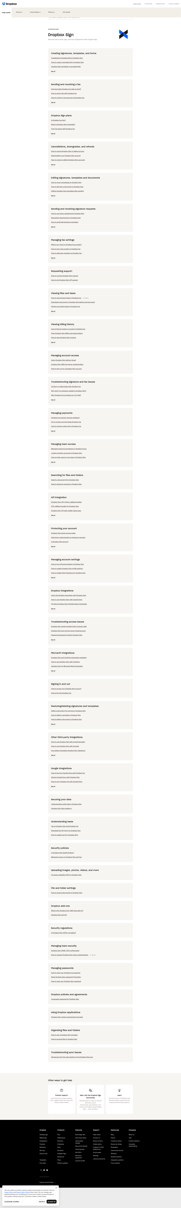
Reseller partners (116, 1157)
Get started (65, 11)
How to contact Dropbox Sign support (64, 276)
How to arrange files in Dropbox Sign (64, 1039)
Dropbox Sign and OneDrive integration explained (68, 658)
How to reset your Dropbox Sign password (66, 981)
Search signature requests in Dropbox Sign (66, 484)
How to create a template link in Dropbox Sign (67, 62)
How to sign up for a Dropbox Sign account (66, 369)
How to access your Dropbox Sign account (66, 689)
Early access (43, 1153)
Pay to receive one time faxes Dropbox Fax (66, 422)
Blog (112, 1134)
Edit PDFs (78, 1152)
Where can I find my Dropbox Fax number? (66, 245)
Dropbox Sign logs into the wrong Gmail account (68, 631)
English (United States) (46, 1182)
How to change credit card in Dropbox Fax (66, 426)
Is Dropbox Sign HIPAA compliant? (63, 933)
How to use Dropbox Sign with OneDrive (65, 662)
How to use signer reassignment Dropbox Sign (67, 214)
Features (42, 1144)
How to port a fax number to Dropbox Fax (65, 249)
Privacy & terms (98, 1141)
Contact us (96, 1138)
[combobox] (92, 17)
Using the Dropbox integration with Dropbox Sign (68, 595)
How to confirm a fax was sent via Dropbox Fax (67, 98)
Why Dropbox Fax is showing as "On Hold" (66, 395)
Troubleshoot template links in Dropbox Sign (67, 58)
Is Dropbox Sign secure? (59, 542)
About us (131, 1134)
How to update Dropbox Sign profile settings (67, 568)
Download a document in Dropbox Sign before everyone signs (73, 302)
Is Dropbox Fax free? (58, 120)
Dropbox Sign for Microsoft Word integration (67, 666)
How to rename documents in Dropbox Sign (66, 893)
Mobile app (43, 1138)
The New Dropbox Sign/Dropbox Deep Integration (69, 604)
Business (60, 1141)
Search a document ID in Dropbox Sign (65, 480)
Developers (114, 1147)
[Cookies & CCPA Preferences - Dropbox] (30, 1195)
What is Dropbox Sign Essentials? (63, 124)
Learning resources (99, 1159)
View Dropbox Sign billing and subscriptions (67, 333)
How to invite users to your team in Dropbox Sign (68, 457)
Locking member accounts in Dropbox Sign (66, 453)
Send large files (80, 1134)
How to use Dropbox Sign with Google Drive (66, 600)
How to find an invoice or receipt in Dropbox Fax (68, 329)
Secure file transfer (81, 1146)
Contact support (174, 4)
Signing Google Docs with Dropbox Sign (65, 777)
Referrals (114, 1153)
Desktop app (44, 1134)
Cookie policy (97, 1144)
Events (113, 1138)
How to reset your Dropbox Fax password (65, 973)
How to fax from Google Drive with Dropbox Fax (68, 773)
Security (42, 1150)
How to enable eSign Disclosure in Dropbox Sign (68, 573)
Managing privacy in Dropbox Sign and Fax (66, 857)
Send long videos (80, 1138)
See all (53, 71)
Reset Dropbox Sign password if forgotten (66, 977)
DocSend (60, 1150)
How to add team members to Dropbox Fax (66, 253)
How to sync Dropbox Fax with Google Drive (66, 782)
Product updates (62, 1163)
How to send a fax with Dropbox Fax (64, 93)
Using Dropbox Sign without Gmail (63, 360)
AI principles (97, 1152)
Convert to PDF (80, 1161)
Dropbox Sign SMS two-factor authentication (67, 364)
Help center (137, 4)
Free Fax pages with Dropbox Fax (63, 129)
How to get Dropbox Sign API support (64, 280)
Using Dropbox (34, 11)
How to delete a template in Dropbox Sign (66, 715)
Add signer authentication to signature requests (68, 537)
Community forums (117, 1150)
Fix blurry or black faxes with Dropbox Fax (66, 386)
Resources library (116, 1144)
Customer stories (116, 1141)
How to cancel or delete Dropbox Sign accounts (68, 160)
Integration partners (117, 1160)
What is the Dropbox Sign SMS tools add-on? (67, 911)
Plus (58, 1134)
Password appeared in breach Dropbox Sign (66, 635)
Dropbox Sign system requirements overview (67, 1017)
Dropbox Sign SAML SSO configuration (65, 951)
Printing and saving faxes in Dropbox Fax (65, 306)
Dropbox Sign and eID (59, 915)
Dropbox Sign (61, 1153)
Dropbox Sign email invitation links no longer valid (69, 626)
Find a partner (115, 1163)
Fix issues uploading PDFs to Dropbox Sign (66, 875)
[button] (50, 17)
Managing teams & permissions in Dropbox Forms (69, 449)
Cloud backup (79, 1149)
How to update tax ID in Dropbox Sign (64, 835)
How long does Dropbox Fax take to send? (66, 89)
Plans (59, 1160)
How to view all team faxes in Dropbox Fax (66, 298)
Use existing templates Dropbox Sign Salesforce (68, 751)
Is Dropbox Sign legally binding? (62, 853)
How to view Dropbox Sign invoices (63, 338)
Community (148, 4)
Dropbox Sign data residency (61, 808)
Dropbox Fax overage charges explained (65, 418)
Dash (59, 1147)
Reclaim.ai (60, 1157)
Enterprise (60, 1144)
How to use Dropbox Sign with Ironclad (65, 746)
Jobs (130, 1138)
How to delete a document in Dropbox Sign (66, 719)
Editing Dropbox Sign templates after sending (67, 191)
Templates (43, 1160)
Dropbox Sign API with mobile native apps (66, 511)
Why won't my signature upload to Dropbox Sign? (68, 391)
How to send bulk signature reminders (64, 222)
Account (18, 11)
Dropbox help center (53, 29)
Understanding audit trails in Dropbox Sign (66, 804)
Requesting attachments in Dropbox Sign (66, 218)
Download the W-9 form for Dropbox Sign (66, 831)
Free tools (43, 1163)
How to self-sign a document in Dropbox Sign (67, 187)
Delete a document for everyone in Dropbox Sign (68, 711)
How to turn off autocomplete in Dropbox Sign (67, 564)
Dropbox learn (160, 4)
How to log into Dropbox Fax (61, 693)
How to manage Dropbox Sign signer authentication (70, 955)
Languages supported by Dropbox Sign (65, 999)
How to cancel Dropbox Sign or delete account (67, 151)
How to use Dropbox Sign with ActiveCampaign (68, 742)
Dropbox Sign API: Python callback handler (66, 502)
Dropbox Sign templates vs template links (66, 67)
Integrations (43, 1141)
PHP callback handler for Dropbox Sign (65, 506)
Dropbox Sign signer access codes (63, 533)
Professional (61, 1138)
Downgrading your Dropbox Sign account (66, 156)
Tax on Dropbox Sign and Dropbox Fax (64, 826)
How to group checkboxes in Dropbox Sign (66, 182)
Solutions (43, 1147)
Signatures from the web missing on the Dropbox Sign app (72, 1057)
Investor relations (134, 1141)
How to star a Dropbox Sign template (64, 1035)
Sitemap (95, 1155)
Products (50, 11)
